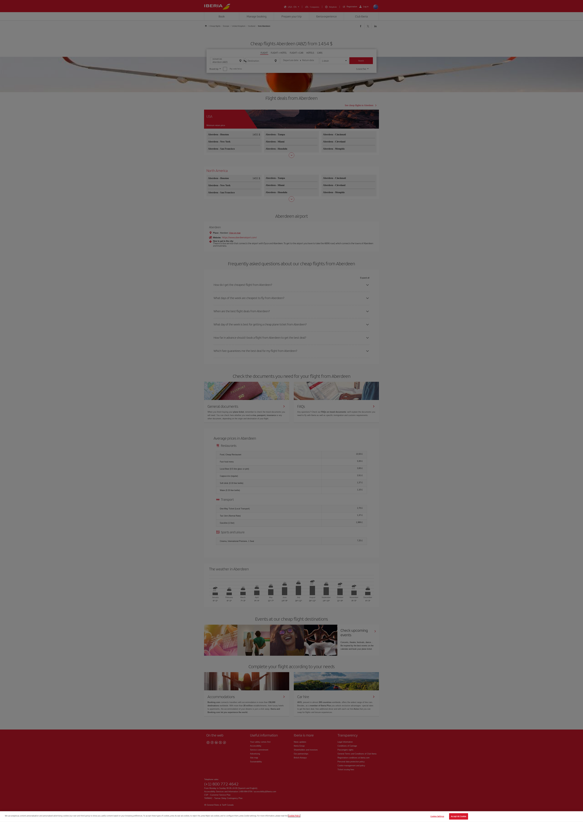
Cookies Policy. (294, 815)
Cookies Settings (437, 816)
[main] (291, 816)
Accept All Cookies (458, 816)
